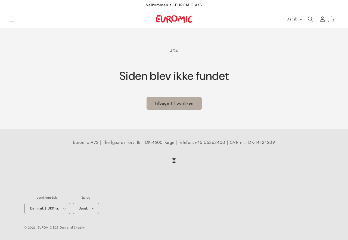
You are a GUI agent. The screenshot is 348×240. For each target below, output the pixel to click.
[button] (11, 19)
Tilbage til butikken (174, 103)
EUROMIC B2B (48, 227)
